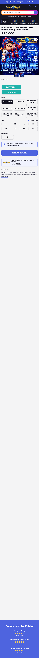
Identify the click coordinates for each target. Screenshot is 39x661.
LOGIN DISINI (11, 92)
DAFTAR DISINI (11, 87)
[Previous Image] (3, 57)
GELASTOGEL (19, 152)
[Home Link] (13, 7)
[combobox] (18, 12)
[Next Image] (35, 57)
